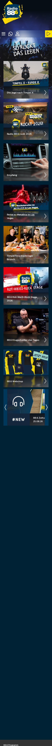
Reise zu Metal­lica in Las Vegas (21, 216)
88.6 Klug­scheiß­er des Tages (23, 340)
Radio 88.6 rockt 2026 (19, 134)
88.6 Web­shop (15, 381)
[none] (3, 33)
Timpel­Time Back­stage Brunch (20, 257)
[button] (17, 33)
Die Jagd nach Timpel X (20, 92)
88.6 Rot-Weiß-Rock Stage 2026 (22, 298)
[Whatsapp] (10, 33)
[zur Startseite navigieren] (12, 12)
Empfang (12, 175)
